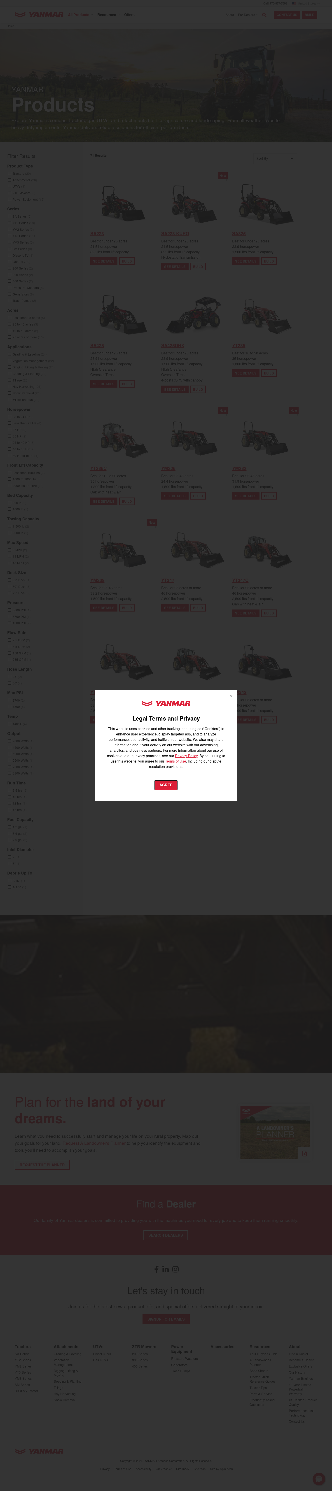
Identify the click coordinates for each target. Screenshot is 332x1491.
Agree (166, 785)
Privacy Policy (186, 755)
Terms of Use (175, 761)
